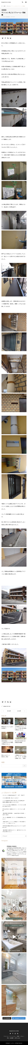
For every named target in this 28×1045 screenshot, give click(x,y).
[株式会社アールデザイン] (6, 2)
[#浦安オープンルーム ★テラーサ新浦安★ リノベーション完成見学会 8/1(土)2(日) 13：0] (14, 905)
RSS (17, 1033)
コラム (21, 1036)
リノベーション (12, 1036)
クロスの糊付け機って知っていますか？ (11, 798)
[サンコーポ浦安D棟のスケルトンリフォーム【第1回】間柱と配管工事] (7, 711)
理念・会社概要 (10, 1038)
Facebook (12, 1033)
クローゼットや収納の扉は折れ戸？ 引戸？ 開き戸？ (14, 795)
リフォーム (4, 10)
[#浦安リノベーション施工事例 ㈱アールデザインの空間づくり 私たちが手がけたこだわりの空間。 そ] (14, 968)
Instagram (15, 1033)
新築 (18, 1036)
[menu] (26, 2)
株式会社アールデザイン (11, 1043)
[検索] (22, 2)
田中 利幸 (8, 706)
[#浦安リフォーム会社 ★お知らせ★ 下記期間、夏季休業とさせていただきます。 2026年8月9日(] (14, 873)
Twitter (10, 1033)
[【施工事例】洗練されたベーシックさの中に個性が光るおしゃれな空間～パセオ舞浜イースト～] (20, 711)
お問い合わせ (17, 1038)
